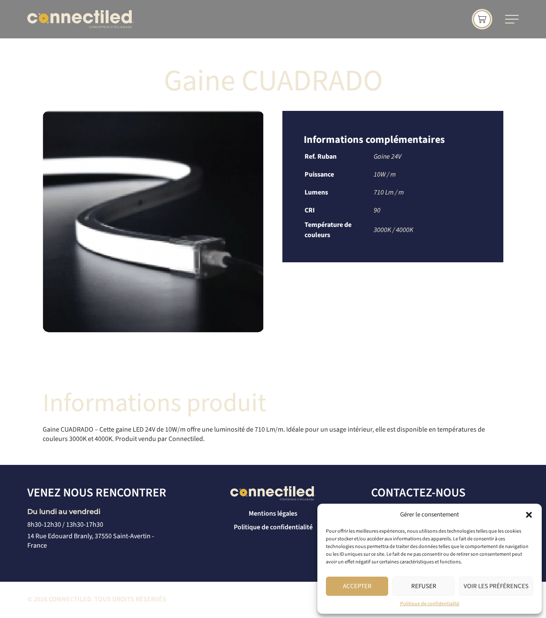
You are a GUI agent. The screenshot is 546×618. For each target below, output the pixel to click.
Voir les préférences (496, 586)
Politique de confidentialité (429, 603)
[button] (529, 515)
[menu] (512, 19)
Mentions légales (273, 513)
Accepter (357, 586)
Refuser (423, 586)
